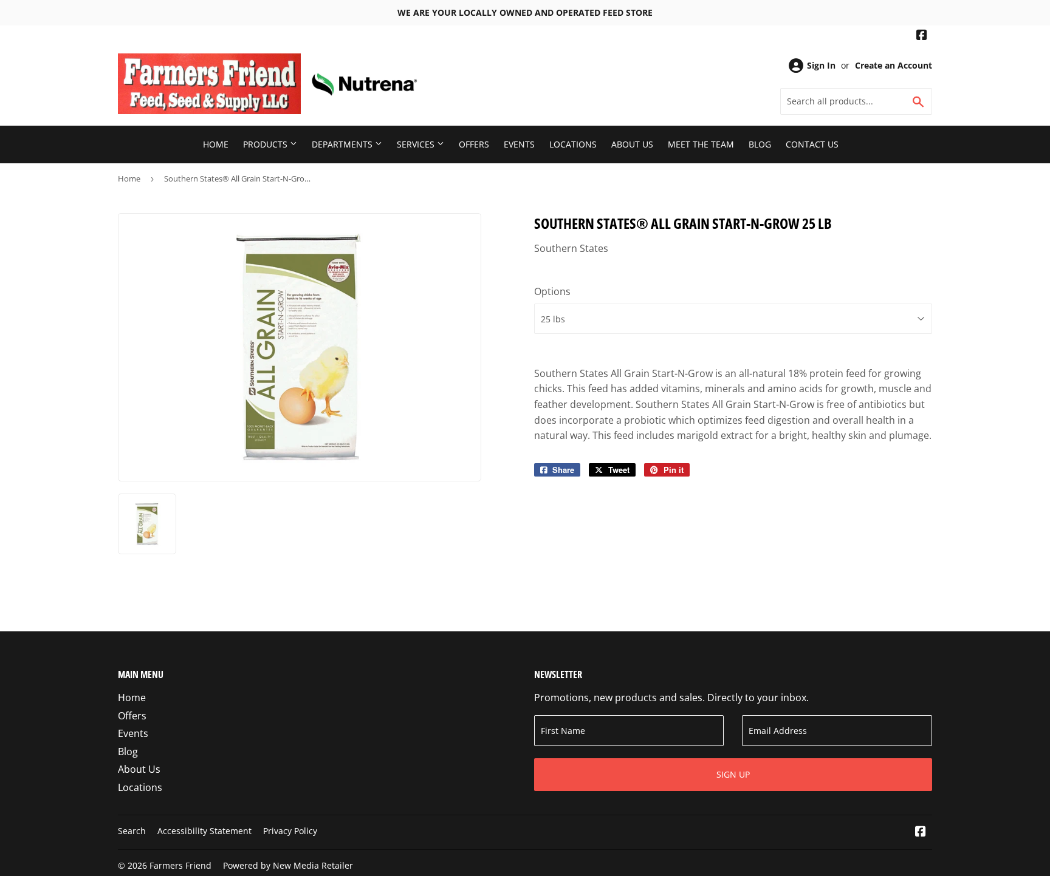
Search (132, 831)
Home (215, 144)
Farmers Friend (180, 865)
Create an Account (893, 65)
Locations (573, 144)
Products (266, 144)
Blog (760, 144)
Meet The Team (701, 144)
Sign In (821, 65)
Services (417, 144)
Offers (474, 144)
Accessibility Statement (204, 831)
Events (519, 144)
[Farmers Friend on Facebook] (921, 36)
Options (552, 291)
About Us (632, 144)
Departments (343, 144)
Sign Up (733, 774)
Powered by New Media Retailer (288, 865)
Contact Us (812, 144)
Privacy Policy (290, 831)
